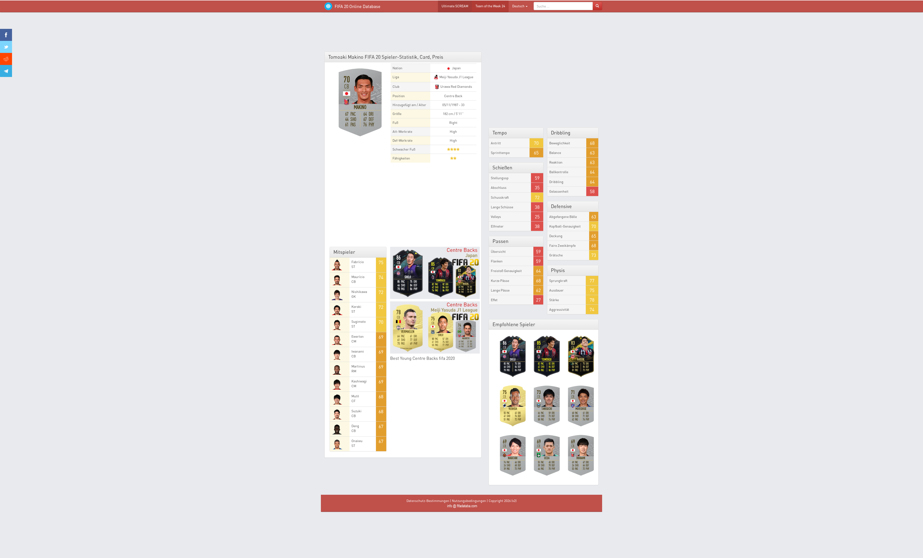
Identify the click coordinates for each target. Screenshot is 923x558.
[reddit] (6, 59)
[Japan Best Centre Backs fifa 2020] (435, 273)
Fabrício (357, 262)
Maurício (357, 277)
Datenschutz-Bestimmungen (427, 501)
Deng (355, 426)
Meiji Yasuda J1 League (456, 77)
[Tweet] (6, 47)
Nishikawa (359, 292)
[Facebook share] (6, 35)
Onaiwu (356, 441)
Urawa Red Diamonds (456, 86)
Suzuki (356, 411)
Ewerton (357, 336)
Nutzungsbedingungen (469, 501)
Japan (456, 68)
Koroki (356, 306)
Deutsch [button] (518, 6)
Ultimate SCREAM (455, 6)
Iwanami (357, 351)
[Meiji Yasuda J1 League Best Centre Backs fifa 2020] (435, 327)
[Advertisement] (461, 33)
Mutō (355, 396)
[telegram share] (6, 71)
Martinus (358, 366)
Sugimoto (358, 321)
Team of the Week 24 (490, 6)
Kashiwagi (359, 381)
